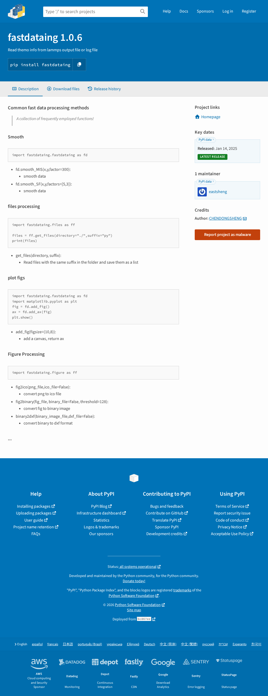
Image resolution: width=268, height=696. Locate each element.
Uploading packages (34, 513)
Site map (134, 610)
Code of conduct (230, 520)
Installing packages (34, 506)
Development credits (164, 534)
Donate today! (134, 581)
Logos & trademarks (101, 527)
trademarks (182, 590)
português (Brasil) (90, 644)
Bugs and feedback (166, 506)
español (37, 644)
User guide (33, 520)
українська (114, 644)
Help (167, 11)
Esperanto (240, 644)
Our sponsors (101, 534)
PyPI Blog (99, 506)
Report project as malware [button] (227, 234)
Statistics (101, 520)
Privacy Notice (230, 527)
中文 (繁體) (189, 644)
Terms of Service (229, 506)
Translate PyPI (164, 520)
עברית (223, 644)
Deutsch (149, 644)
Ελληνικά (133, 644)
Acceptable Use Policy (230, 534)
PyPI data (205, 139)
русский (208, 644)
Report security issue (232, 513)
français (52, 644)
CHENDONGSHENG (225, 218)
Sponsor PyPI (166, 527)
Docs (184, 11)
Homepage (210, 117)
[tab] (25, 89)
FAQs (35, 534)
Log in (227, 11)
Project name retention (33, 527)
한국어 (256, 644)
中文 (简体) (168, 644)
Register (249, 11)
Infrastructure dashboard (99, 513)
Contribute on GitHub (164, 513)
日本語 (68, 644)
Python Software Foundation (131, 595)
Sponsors (205, 11)
